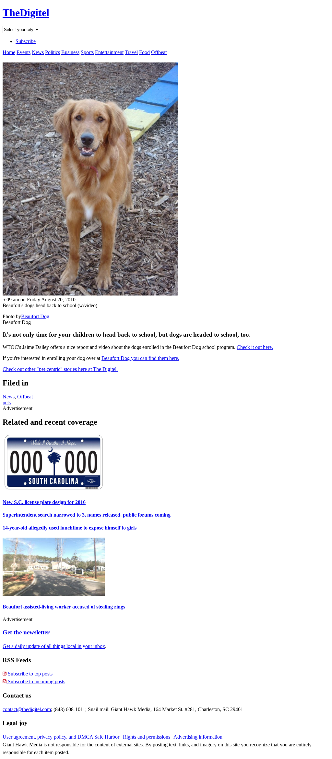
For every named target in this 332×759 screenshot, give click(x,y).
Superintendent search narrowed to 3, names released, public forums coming (87, 515)
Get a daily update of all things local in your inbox (54, 646)
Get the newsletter (26, 632)
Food (144, 52)
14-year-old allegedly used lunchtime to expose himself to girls (69, 527)
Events (23, 52)
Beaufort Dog (35, 316)
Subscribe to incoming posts (35, 681)
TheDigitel (26, 12)
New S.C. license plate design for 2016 (44, 502)
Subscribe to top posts (29, 673)
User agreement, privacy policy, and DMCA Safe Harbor (61, 737)
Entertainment (109, 52)
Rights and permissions (146, 737)
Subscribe (26, 41)
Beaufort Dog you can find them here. (140, 358)
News (38, 52)
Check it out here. (255, 347)
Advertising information (197, 737)
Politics (52, 52)
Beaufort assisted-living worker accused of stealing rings (64, 606)
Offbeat (159, 52)
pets (7, 402)
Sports (87, 52)
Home (9, 52)
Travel (131, 52)
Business (70, 52)
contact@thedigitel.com (27, 709)
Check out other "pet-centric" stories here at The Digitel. (60, 369)
